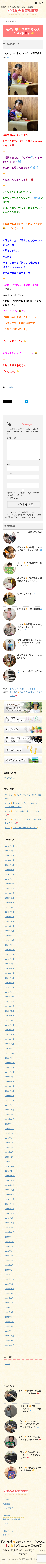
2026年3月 (9, 870)
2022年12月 (10, 1053)
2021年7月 (9, 1133)
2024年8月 (9, 959)
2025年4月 (9, 922)
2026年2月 (9, 874)
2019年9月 (9, 1237)
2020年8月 (9, 1185)
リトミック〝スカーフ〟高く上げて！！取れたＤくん (30, 1409)
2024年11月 (9, 945)
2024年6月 (9, 969)
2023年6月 (9, 1025)
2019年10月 (9, 1232)
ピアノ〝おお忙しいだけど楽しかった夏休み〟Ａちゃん (30, 1455)
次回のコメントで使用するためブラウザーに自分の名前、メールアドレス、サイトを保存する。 (23, 495)
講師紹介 (6, 1516)
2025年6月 (9, 912)
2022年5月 (9, 1086)
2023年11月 (9, 1002)
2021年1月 (9, 1162)
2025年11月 (9, 889)
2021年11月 (9, 1115)
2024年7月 (9, 964)
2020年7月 (9, 1190)
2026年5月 (9, 860)
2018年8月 (9, 1298)
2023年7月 (9, 1020)
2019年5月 (9, 1256)
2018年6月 (9, 1308)
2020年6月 (9, 1195)
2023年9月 (9, 1011)
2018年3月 (9, 1322)
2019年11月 (9, 1228)
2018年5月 (9, 1312)
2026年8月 (9, 846)
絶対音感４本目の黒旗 (28, 609)
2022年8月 (9, 1072)
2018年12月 (9, 1279)
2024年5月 (9, 973)
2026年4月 (9, 865)
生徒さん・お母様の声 (11, 1519)
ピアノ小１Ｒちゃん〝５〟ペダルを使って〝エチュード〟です (29, 1424)
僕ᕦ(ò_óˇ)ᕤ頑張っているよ (21, 689)
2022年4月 (9, 1091)
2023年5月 (9, 1030)
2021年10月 (9, 1119)
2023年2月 (9, 1044)
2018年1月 (9, 1331)
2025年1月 (9, 936)
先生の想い (7, 1504)
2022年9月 (9, 1068)
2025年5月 (9, 917)
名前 (8, 465)
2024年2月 (9, 987)
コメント (11, 438)
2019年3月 (9, 1265)
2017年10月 (9, 1345)
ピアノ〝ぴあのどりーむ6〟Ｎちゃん (21, 828)
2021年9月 (9, 1124)
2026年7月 (9, 851)
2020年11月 (9, 1171)
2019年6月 (9, 1251)
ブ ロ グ (6, 1535)
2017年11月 (9, 1341)
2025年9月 (9, 898)
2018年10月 (9, 1289)
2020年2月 (9, 1214)
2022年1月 (9, 1105)
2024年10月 (10, 950)
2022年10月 (10, 1063)
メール (9, 473)
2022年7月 (9, 1077)
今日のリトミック (25, 594)
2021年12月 (9, 1110)
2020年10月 (10, 1176)
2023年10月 (10, 1006)
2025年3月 (9, 926)
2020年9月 (9, 1181)
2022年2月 (9, 1101)
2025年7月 (9, 907)
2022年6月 (9, 1082)
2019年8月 (9, 1242)
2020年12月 (10, 1166)
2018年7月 (9, 1303)
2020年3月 (9, 1209)
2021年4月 (9, 1148)
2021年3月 (9, 1152)
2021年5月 (9, 1143)
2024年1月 (9, 992)
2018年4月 (9, 1317)
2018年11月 (9, 1284)
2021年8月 (9, 1129)
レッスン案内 (8, 1508)
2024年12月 (10, 940)
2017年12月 (9, 1336)
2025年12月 (10, 884)
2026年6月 (9, 856)
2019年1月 (9, 1275)
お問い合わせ (8, 1531)
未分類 (10, 388)
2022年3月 (9, 1096)
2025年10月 (10, 893)
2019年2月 (9, 1270)
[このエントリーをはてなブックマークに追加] (26, 401)
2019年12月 (9, 1223)
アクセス (6, 1523)
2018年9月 (9, 1294)
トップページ (8, 1500)
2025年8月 (9, 903)
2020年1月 (9, 1218)
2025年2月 (9, 931)
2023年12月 (10, 997)
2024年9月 (9, 955)
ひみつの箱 (9, 778)
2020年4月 (9, 1204)
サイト (9, 482)
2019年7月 (9, 1246)
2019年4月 (9, 1261)
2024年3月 (9, 983)
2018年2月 (9, 1327)
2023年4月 (9, 1035)
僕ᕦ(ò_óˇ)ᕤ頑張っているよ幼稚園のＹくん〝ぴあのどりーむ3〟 (30, 642)
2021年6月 (9, 1138)
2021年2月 (9, 1157)
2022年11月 (9, 1058)
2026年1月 (9, 879)
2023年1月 (9, 1049)
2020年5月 (9, 1199)
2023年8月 (9, 1016)
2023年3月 (9, 1039)
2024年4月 (9, 978)
